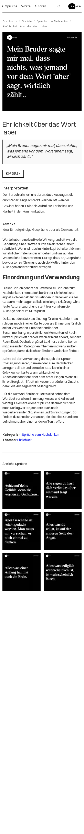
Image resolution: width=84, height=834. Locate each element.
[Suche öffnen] (58, 6)
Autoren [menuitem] (40, 6)
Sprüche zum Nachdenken (40, 434)
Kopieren (13, 173)
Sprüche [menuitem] (11, 6)
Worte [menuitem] (26, 6)
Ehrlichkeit (24, 440)
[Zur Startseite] (75, 6)
